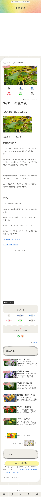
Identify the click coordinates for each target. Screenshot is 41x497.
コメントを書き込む (21, 463)
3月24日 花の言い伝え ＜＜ (12, 239)
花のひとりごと (9, 302)
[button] (32, 93)
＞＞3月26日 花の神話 (10, 245)
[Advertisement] (20, 34)
